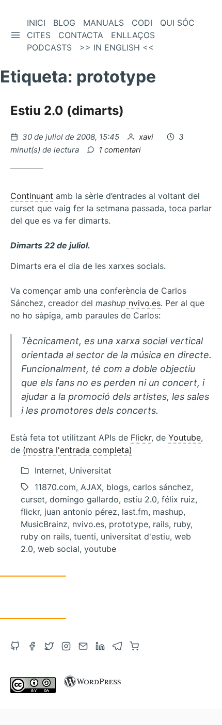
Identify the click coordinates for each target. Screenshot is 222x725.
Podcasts (49, 47)
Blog (64, 23)
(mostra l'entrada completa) (77, 450)
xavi (147, 137)
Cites (39, 35)
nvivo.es (143, 303)
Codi (142, 23)
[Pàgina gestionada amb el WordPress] (92, 690)
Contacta (80, 35)
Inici (36, 23)
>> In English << (117, 47)
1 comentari (120, 150)
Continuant (31, 196)
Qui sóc (177, 23)
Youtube (184, 437)
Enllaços (133, 35)
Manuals (103, 23)
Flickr (141, 437)
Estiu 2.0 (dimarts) (67, 110)
